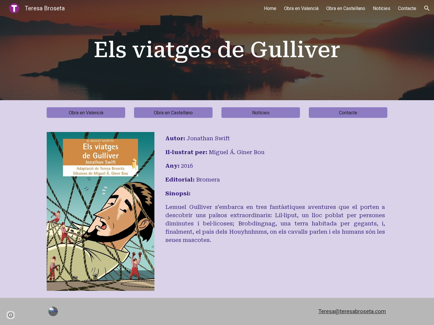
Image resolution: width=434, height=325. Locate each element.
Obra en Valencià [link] (301, 8)
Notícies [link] (381, 8)
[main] (217, 50)
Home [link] (270, 8)
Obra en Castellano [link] (345, 8)
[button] (427, 8)
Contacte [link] (407, 8)
